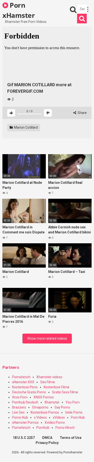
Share (82, 113)
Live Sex (18, 412)
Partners (10, 367)
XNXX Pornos (44, 397)
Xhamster (52, 402)
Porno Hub (20, 417)
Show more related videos (47, 338)
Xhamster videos (49, 377)
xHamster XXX (23, 382)
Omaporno (40, 407)
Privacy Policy (47, 443)
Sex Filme (47, 382)
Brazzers (19, 407)
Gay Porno (62, 407)
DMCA (47, 438)
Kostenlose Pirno (25, 387)
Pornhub (42, 427)
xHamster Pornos (25, 422)
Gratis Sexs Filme (65, 392)
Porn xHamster (18, 9)
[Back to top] (85, 452)
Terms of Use (70, 438)
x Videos (40, 417)
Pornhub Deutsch (25, 402)
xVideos (59, 417)
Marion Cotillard (25, 127)
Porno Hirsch (65, 427)
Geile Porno (73, 412)
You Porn (73, 402)
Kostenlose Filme (56, 387)
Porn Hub (78, 417)
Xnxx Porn (19, 397)
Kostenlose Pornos (45, 412)
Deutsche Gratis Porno (29, 392)
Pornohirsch (21, 377)
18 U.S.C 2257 (24, 438)
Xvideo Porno (55, 422)
